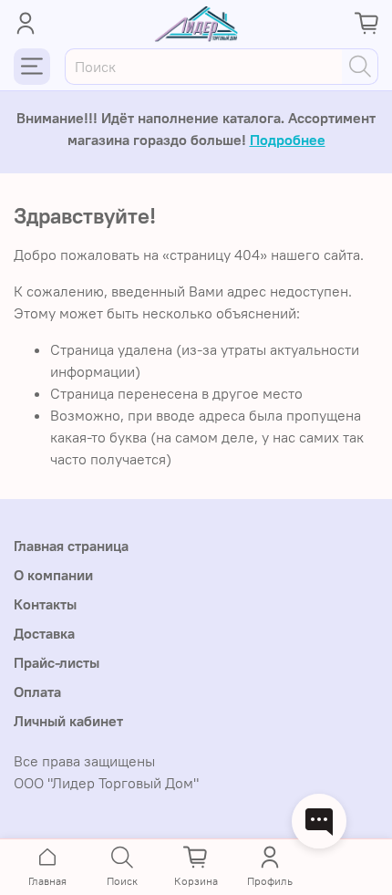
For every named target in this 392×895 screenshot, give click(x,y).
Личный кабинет (68, 721)
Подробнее (287, 139)
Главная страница (71, 545)
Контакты (45, 604)
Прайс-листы (56, 662)
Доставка (44, 633)
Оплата (37, 691)
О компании (53, 575)
